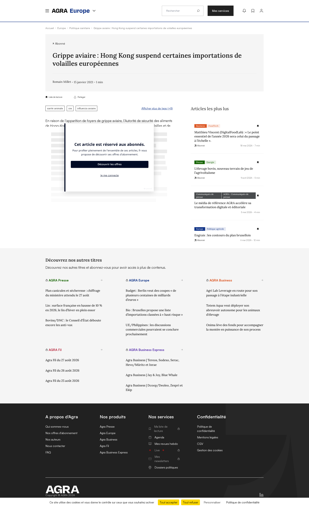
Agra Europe (108, 433)
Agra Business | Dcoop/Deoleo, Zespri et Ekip (154, 387)
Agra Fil (104, 446)
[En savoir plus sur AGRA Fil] (101, 349)
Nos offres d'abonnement (61, 433)
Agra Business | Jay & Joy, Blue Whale (151, 375)
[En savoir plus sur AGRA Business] (262, 280)
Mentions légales (207, 437)
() (157, 108)
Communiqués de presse (205, 195)
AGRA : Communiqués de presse (236, 195)
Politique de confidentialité (206, 429)
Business (200, 126)
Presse (199, 162)
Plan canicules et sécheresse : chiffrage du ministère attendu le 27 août (72, 293)
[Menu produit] (94, 11)
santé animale (55, 108)
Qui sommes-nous (57, 426)
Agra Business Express (114, 452)
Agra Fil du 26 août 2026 (62, 370)
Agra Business (108, 439)
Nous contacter (55, 446)
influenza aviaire (86, 108)
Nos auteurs (52, 439)
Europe (199, 229)
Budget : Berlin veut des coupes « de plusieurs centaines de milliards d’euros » (151, 295)
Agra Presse (107, 426)
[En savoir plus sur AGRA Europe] (182, 280)
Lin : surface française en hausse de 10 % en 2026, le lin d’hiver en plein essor (73, 307)
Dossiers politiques (166, 467)
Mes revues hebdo (166, 444)
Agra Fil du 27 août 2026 (62, 360)
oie (70, 108)
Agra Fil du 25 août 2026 (62, 381)
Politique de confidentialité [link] (242, 502)
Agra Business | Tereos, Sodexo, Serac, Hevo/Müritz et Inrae (152, 362)
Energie (210, 162)
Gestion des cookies (210, 450)
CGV (200, 444)
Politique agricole (215, 229)
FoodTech (213, 126)
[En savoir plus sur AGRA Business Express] (182, 349)
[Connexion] (261, 11)
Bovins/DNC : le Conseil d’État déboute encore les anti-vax (73, 322)
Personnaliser (212, 502)
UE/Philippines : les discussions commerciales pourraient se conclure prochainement (152, 329)
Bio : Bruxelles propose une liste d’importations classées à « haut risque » (154, 312)
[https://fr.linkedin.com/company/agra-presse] (261, 495)
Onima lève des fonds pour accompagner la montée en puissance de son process (234, 327)
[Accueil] (62, 489)
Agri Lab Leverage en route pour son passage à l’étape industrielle (232, 293)
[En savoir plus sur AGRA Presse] (101, 280)
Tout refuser (190, 502)
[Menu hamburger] (47, 10)
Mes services (220, 11)
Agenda (159, 437)
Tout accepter (168, 502)
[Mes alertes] (244, 11)
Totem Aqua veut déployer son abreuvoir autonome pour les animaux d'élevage (233, 310)
